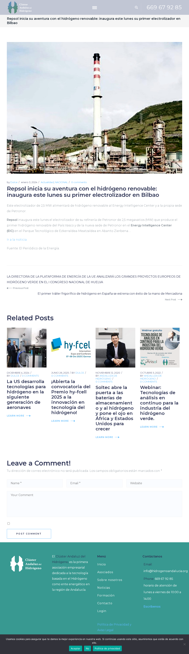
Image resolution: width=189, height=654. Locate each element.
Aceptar (75, 648)
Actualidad (47, 182)
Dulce (14, 182)
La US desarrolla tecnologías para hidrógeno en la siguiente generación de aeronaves (26, 394)
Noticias (103, 587)
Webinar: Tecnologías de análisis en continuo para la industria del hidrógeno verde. (159, 403)
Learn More (15, 415)
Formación (106, 595)
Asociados (105, 572)
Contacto (104, 603)
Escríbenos (152, 606)
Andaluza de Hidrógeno (106, 377)
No (87, 648)
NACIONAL (61, 182)
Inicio (101, 564)
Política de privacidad (107, 648)
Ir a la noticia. (17, 239)
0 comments (79, 182)
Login (101, 611)
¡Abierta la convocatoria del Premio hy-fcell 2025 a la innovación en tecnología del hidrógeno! (70, 397)
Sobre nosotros (109, 580)
